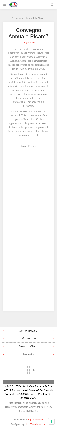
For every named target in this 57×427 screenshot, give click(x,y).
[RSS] (33, 370)
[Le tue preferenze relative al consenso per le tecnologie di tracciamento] (51, 421)
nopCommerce (35, 419)
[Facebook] (24, 370)
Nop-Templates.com (35, 424)
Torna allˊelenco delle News (29, 18)
